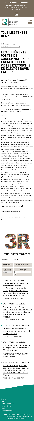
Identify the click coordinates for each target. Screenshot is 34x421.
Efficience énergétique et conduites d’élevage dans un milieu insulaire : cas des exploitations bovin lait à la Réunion (16, 370)
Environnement (15, 47)
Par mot (23, 270)
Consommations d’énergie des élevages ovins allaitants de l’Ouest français (17, 347)
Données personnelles (7, 403)
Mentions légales (6, 406)
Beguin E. (11, 217)
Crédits (3, 401)
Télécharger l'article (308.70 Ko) (10, 206)
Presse (3, 408)
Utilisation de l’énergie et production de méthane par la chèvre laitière (17, 331)
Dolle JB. (17, 217)
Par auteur (7, 265)
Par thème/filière (22, 265)
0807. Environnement (8, 44)
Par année (7, 270)
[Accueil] (10, 22)
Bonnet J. (3, 219)
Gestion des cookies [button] (7, 410)
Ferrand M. (25, 217)
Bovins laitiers (5, 47)
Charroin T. (4, 217)
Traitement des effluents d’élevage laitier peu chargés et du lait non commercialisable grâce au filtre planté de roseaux (17, 312)
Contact (3, 399)
